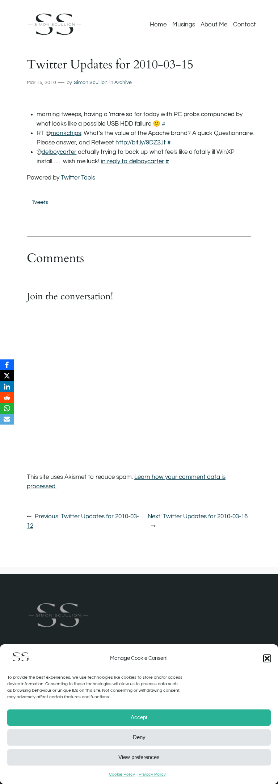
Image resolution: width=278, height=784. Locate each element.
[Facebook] (7, 364)
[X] (7, 375)
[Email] (7, 419)
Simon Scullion (91, 82)
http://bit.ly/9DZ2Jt (140, 142)
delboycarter (59, 152)
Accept (139, 717)
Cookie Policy (122, 774)
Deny (139, 737)
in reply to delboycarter (132, 161)
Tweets (40, 202)
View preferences (139, 757)
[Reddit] (7, 397)
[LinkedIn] (7, 386)
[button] (267, 658)
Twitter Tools (78, 177)
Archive (123, 82)
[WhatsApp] (7, 408)
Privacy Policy (152, 774)
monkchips (66, 133)
